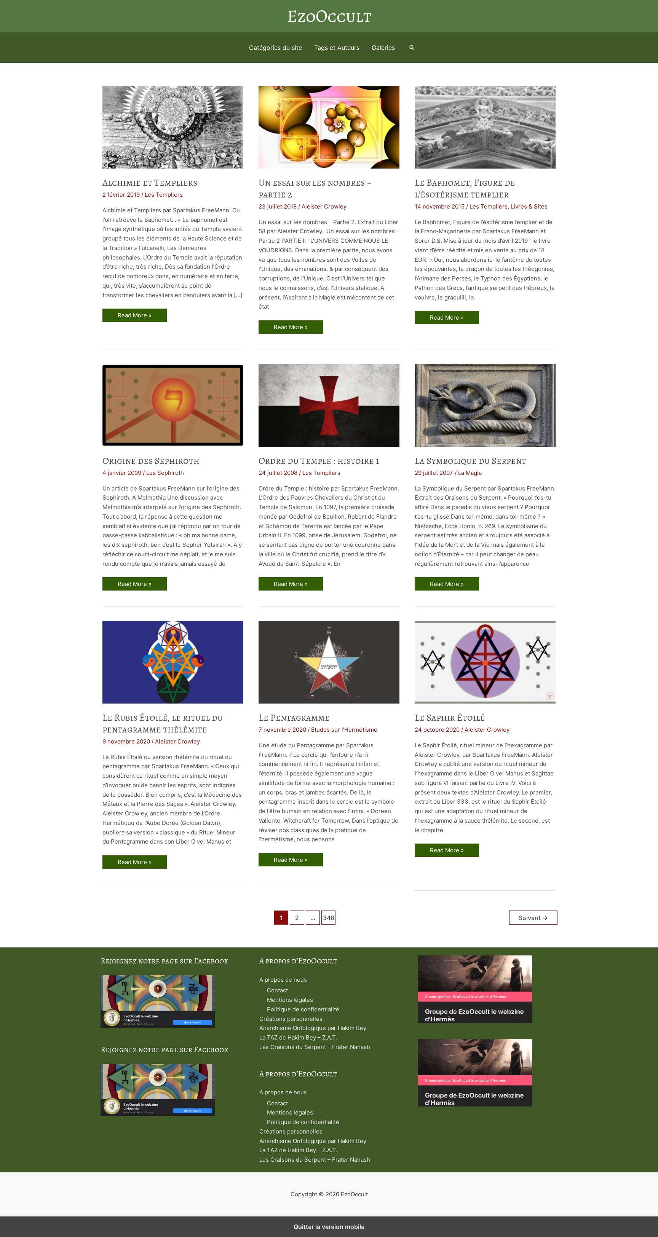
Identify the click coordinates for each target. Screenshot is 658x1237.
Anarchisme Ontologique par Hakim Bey (312, 1028)
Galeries (383, 47)
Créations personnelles (291, 1018)
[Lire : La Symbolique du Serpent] (485, 404)
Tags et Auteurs (336, 47)
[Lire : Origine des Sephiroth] (172, 404)
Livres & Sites (529, 206)
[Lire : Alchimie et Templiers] (172, 127)
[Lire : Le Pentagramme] (329, 661)
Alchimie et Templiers (149, 182)
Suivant (533, 918)
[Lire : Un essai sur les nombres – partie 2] (329, 127)
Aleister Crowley (324, 206)
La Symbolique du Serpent (470, 460)
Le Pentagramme (294, 717)
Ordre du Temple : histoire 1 (319, 460)
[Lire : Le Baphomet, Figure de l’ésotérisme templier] (485, 127)
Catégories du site (275, 47)
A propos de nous (283, 979)
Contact (277, 990)
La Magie (470, 472)
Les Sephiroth (165, 472)
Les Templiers (164, 194)
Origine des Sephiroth (151, 460)
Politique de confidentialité (303, 1009)
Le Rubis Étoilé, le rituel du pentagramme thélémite (162, 723)
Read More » (134, 316)
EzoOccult (329, 16)
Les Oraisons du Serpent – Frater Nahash (314, 1047)
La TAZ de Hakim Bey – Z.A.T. (298, 1037)
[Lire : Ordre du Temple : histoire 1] (329, 404)
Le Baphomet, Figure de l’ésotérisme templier (465, 188)
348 (328, 918)
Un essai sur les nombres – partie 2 (315, 188)
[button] (412, 47)
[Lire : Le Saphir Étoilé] (485, 661)
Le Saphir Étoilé (450, 717)
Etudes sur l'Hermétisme (344, 729)
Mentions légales (290, 999)
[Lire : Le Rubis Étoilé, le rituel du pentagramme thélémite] (172, 661)
